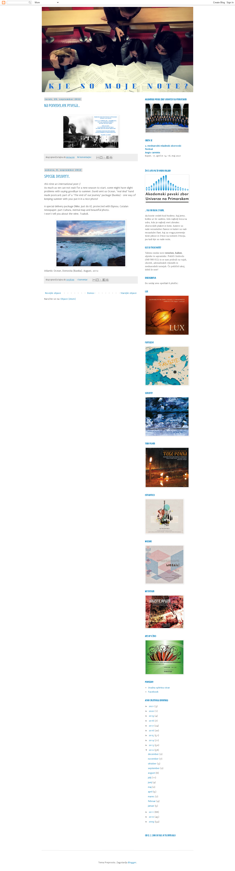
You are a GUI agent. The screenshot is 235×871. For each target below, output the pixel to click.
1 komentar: (82, 280)
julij (150, 777)
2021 (151, 706)
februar (152, 801)
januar (151, 806)
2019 (152, 716)
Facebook (153, 691)
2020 (152, 711)
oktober (152, 763)
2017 (151, 725)
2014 (152, 740)
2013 (152, 745)
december (153, 754)
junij (150, 782)
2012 (151, 750)
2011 (151, 812)
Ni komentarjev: (84, 157)
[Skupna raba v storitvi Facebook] (107, 157)
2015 (152, 735)
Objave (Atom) (68, 299)
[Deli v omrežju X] (104, 157)
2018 (152, 720)
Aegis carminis (152, 152)
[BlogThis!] (101, 157)
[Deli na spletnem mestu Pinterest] (111, 157)
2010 (152, 817)
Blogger (132, 862)
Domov (90, 293)
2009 (152, 821)
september (154, 768)
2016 (152, 730)
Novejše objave (53, 293)
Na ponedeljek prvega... (62, 105)
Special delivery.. (57, 176)
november (153, 758)
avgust (152, 773)
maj (150, 787)
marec (151, 796)
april (150, 791)
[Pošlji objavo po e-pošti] (98, 157)
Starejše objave (129, 293)
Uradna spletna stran (159, 687)
